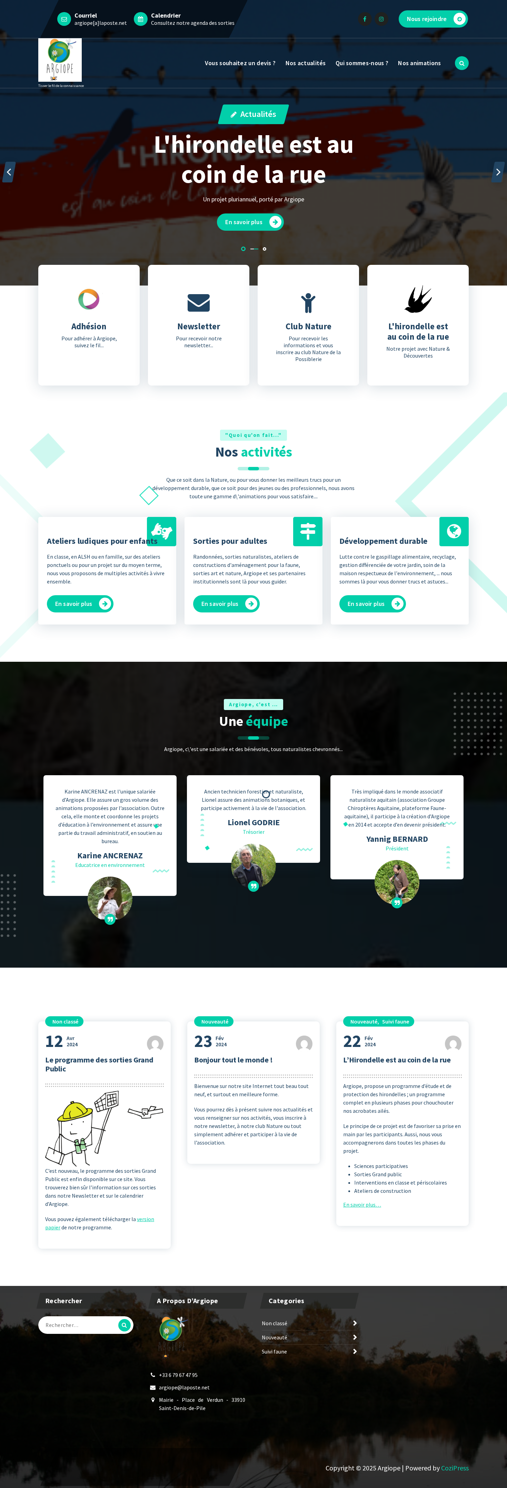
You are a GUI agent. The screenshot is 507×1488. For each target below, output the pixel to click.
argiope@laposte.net (184, 1387)
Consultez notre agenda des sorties (193, 22)
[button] (243, 249)
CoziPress (455, 1468)
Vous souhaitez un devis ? (240, 63)
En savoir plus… (362, 1204)
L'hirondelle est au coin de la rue (418, 331)
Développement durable (383, 541)
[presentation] (9, 172)
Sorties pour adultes (230, 541)
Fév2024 (210, 1041)
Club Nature (308, 326)
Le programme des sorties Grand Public (99, 1064)
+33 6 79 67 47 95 (178, 1374)
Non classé (65, 1021)
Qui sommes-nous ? (362, 63)
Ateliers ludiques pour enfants (102, 541)
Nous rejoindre (427, 19)
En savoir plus (243, 222)
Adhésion (89, 326)
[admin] (155, 1043)
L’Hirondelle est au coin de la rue (397, 1060)
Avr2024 (61, 1041)
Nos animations (419, 63)
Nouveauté (214, 1021)
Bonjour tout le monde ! (233, 1060)
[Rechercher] (124, 1325)
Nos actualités (306, 63)
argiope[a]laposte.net (100, 22)
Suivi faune (395, 1021)
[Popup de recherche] (462, 63)
